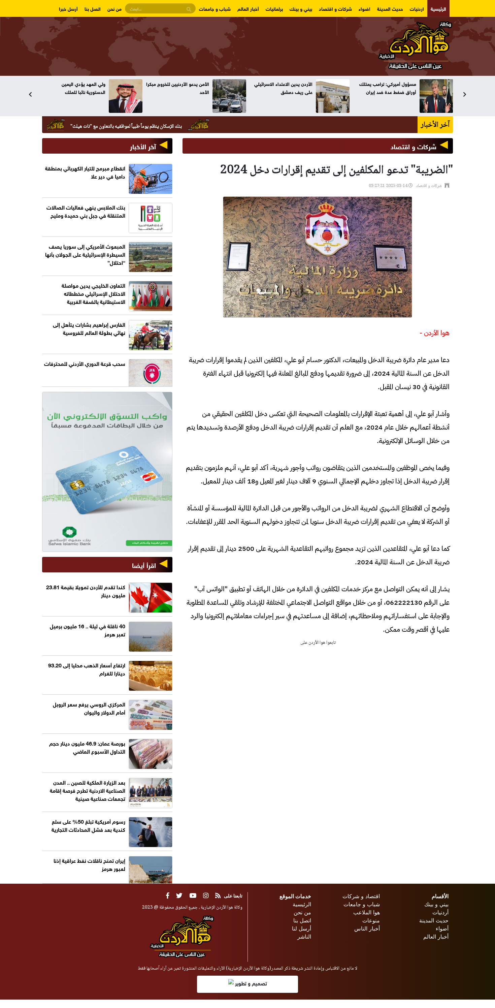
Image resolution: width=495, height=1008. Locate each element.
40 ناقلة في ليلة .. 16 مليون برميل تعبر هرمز (87, 629)
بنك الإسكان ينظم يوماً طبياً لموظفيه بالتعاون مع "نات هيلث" (166, 126)
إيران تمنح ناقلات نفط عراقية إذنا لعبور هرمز (89, 864)
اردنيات (417, 8)
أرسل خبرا (68, 8)
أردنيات (440, 912)
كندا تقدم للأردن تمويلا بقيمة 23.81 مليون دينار (85, 590)
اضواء (364, 8)
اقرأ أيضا (144, 564)
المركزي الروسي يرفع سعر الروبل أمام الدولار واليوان (89, 707)
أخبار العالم (248, 8)
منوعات (371, 920)
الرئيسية (438, 8)
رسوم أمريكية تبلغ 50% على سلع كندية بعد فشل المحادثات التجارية (88, 824)
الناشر (304, 936)
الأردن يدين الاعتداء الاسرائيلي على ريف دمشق (387, 87)
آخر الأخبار (143, 146)
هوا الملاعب (366, 912)
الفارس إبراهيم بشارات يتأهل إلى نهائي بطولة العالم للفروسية (89, 328)
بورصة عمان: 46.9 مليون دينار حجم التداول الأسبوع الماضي (87, 746)
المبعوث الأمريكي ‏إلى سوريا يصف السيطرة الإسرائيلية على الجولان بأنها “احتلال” (85, 253)
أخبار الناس (367, 928)
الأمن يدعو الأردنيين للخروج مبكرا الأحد (281, 87)
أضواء (442, 928)
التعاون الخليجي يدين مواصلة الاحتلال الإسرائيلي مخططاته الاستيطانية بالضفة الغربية (93, 293)
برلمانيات (274, 8)
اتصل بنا (93, 8)
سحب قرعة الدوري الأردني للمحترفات (84, 363)
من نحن (114, 8)
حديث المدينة (390, 8)
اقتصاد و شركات (361, 896)
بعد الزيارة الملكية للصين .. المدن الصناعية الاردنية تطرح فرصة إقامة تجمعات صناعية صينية (87, 789)
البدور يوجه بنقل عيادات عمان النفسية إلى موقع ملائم (76, 87)
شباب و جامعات (215, 8)
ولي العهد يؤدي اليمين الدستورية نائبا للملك (187, 87)
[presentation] (30, 94)
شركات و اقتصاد (335, 8)
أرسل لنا (301, 928)
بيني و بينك (301, 8)
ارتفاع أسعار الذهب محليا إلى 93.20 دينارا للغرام (86, 668)
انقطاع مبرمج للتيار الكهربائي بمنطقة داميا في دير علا (85, 171)
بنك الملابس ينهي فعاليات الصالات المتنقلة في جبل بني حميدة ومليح (85, 210)
